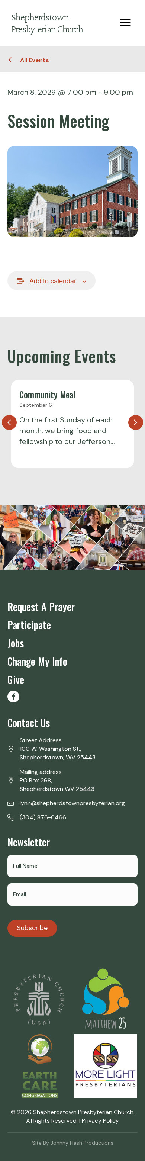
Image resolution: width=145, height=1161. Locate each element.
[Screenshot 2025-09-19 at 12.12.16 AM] (39, 1066)
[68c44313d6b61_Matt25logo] (105, 1000)
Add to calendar (52, 281)
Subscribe (32, 927)
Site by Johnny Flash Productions (72, 1142)
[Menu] (125, 23)
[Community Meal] (72, 424)
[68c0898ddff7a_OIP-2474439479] (105, 1066)
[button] (13, 696)
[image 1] (39, 999)
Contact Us (28, 722)
